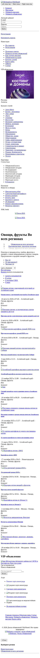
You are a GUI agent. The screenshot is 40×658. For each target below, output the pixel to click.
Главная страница (12, 615)
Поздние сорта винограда (16, 597)
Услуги (8, 156)
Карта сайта (9, 62)
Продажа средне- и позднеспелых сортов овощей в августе (20, 316)
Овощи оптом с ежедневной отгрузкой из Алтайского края (20, 294)
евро (7, 282)
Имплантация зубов (12, 192)
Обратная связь (25, 615)
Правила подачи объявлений (16, 53)
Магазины (9, 10)
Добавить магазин (12, 12)
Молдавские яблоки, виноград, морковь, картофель (18, 543)
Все (7, 260)
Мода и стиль (10, 128)
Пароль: (4, 24)
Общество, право (11, 136)
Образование (10, 134)
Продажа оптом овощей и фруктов (12, 489)
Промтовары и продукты (14, 154)
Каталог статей (11, 60)
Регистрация (5, 34)
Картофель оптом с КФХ (9, 455)
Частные (9, 264)
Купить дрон (10, 198)
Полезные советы (12, 51)
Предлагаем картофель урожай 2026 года (14, 333)
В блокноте (9, 182)
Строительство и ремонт (14, 146)
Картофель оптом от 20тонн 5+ (11, 504)
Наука (7, 130)
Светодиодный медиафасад (15, 194)
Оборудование (10, 138)
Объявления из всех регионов (12, 651)
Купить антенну (11, 196)
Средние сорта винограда (16, 589)
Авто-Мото (9, 110)
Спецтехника (10, 148)
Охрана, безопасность (13, 152)
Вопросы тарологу (12, 206)
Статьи (8, 66)
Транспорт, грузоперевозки (15, 150)
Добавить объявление (13, 14)
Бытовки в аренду (12, 200)
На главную (9, 45)
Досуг (7, 116)
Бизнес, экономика (12, 112)
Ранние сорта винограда (15, 581)
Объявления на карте (13, 57)
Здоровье (8, 118)
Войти (4, 29)
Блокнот (8, 8)
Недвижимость (11, 132)
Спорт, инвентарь (12, 144)
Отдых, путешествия (13, 142)
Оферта (8, 64)
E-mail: (3, 20)
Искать (4, 573)
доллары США (11, 280)
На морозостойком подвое (16, 606)
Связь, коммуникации (13, 140)
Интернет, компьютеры (14, 122)
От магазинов (11, 262)
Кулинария (9, 126)
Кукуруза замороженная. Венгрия (12, 522)
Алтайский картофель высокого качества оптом (16, 374)
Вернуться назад (7, 649)
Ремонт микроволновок (14, 204)
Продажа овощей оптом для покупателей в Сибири (17, 354)
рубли (8, 278)
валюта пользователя (13, 276)
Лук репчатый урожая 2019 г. (10, 472)
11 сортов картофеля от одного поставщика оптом (17, 437)
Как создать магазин (13, 55)
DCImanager (9, 202)
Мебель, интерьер (12, 124)
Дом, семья (9, 114)
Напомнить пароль (8, 38)
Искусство (9, 120)
